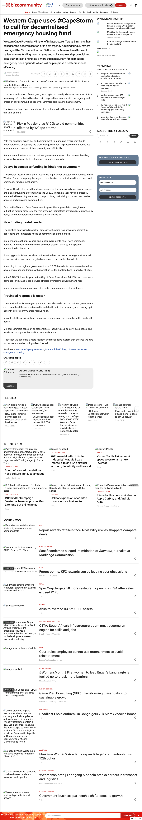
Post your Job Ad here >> (118, 162)
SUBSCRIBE (128, 816)
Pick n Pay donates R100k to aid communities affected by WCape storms (50, 126)
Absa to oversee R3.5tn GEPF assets (66, 609)
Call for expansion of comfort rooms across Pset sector (69, 499)
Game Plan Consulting (47, 702)
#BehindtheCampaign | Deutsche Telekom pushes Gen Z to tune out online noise (24, 501)
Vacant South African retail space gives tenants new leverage (113, 460)
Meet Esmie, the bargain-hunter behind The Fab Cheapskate (121, 33)
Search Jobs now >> (117, 197)
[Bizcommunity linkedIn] (107, 142)
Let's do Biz (136, 818)
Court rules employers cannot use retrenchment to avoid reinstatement (81, 654)
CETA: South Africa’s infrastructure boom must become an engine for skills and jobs (82, 628)
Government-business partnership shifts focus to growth (81, 796)
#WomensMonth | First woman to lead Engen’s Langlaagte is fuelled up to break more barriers (84, 674)
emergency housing (13, 352)
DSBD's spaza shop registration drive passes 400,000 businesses (43, 421)
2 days (99, 69)
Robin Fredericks (45, 783)
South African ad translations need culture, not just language (113, 85)
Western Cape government (30, 349)
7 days (105, 69)
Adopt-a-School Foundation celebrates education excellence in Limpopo (113, 75)
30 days (112, 69)
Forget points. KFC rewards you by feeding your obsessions (83, 572)
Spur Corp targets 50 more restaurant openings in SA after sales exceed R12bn (86, 590)
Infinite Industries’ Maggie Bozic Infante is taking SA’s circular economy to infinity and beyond (121, 25)
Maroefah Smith (45, 681)
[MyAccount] (136, 5)
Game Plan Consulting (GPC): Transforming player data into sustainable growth (83, 695)
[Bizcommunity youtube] (128, 142)
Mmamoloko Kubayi (55, 349)
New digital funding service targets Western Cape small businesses (15, 418)
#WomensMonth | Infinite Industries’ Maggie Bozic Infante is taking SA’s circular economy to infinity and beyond (71, 461)
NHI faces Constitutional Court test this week (98, 414)
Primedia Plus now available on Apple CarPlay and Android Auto (116, 499)
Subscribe (133, 136)
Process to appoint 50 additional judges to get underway (126, 414)
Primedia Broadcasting (105, 506)
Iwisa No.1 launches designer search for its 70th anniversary (114, 118)
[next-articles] (136, 408)
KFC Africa (43, 576)
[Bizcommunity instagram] (121, 142)
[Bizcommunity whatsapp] (135, 142)
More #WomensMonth (106, 55)
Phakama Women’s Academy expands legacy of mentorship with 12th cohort (87, 756)
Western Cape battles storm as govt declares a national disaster (69, 426)
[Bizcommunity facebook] (114, 142)
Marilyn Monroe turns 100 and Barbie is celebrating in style (113, 97)
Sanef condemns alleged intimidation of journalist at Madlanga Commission (84, 553)
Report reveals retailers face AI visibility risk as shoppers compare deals (88, 532)
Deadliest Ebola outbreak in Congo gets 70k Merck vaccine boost (87, 714)
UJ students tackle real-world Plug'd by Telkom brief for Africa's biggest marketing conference (114, 108)
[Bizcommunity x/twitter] (100, 142)
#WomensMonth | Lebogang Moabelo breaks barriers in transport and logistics (88, 777)
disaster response (77, 349)
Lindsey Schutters (12, 75)
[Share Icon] (135, 538)
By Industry (121, 69)
